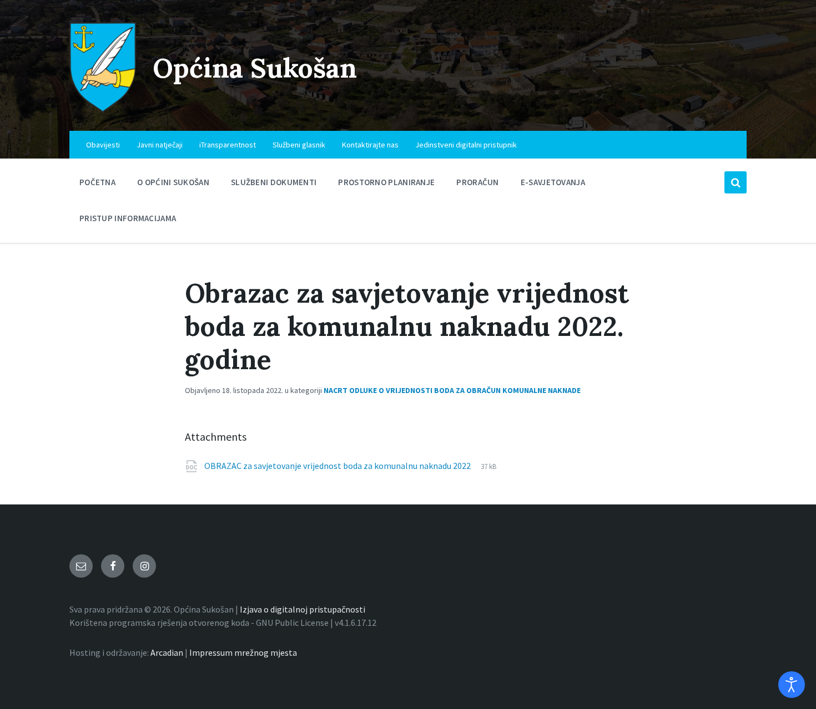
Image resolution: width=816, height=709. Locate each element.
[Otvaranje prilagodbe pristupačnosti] (791, 684)
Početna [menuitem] (97, 182)
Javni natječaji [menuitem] (160, 145)
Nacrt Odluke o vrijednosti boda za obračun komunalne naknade (452, 390)
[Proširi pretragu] (735, 182)
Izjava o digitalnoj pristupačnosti (302, 609)
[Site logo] (102, 109)
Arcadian (166, 652)
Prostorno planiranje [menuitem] (386, 182)
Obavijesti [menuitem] (103, 145)
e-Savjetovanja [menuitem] (553, 182)
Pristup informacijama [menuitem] (127, 218)
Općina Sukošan (255, 68)
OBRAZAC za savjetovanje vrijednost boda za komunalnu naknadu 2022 (338, 465)
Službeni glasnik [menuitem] (299, 145)
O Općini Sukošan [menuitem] (173, 182)
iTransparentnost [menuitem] (227, 145)
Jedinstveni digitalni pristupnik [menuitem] (466, 145)
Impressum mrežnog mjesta (243, 652)
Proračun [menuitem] (477, 182)
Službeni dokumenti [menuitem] (273, 182)
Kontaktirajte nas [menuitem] (370, 145)
